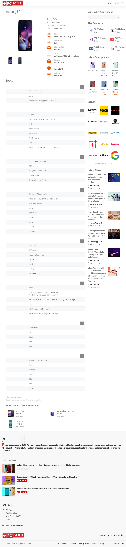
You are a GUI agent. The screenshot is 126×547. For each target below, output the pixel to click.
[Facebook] (98, 30)
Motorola (33, 405)
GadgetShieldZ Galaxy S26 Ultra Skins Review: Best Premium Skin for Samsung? (48, 465)
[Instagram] (98, 39)
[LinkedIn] (122, 535)
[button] (105, 3)
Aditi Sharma (94, 185)
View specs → (21, 416)
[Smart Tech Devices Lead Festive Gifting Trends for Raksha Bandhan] (114, 215)
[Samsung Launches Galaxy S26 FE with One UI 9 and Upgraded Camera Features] (114, 196)
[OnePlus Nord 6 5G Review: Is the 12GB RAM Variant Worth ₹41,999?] (8, 491)
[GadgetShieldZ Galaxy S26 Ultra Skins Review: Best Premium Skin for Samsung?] (8, 468)
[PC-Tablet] (13, 3)
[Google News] (98, 48)
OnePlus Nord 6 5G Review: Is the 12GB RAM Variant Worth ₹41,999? (43, 489)
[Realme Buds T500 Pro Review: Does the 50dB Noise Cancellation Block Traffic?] (8, 480)
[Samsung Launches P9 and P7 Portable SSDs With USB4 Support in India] (114, 234)
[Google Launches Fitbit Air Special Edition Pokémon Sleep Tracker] (114, 177)
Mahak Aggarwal (96, 204)
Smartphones (60, 25)
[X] (111, 535)
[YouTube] (115, 535)
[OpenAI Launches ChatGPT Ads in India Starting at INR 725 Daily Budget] (114, 252)
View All (117, 102)
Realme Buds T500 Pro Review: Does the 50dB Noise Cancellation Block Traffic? (48, 477)
